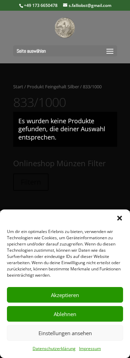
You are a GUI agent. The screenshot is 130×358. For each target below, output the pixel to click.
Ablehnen (65, 314)
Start (18, 86)
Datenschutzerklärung (54, 348)
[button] (119, 218)
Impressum (90, 348)
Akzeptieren (65, 295)
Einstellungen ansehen (65, 333)
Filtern (31, 182)
